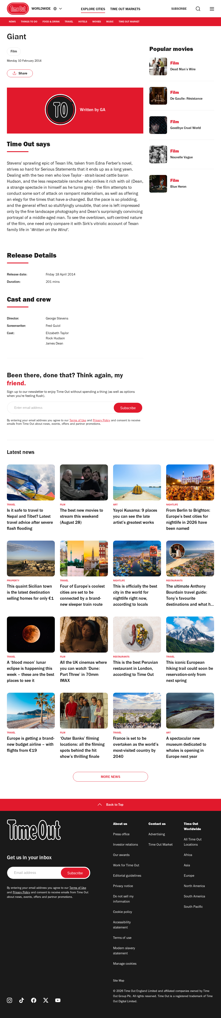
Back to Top (114, 805)
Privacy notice (123, 886)
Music (110, 22)
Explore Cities (93, 9)
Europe (189, 876)
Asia (187, 865)
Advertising (156, 834)
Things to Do (29, 22)
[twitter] (45, 1000)
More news (110, 777)
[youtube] (57, 1000)
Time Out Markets (125, 9)
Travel (69, 22)
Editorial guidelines (127, 876)
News (12, 22)
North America (194, 886)
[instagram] (9, 1000)
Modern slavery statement (124, 951)
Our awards (121, 855)
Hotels (82, 22)
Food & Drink (51, 22)
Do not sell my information (123, 899)
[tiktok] (21, 1000)
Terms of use (122, 938)
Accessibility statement (122, 925)
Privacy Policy (101, 420)
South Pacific (193, 907)
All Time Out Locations (193, 842)
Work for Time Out (126, 865)
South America (194, 896)
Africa (188, 855)
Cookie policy (122, 912)
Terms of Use (77, 420)
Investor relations (125, 845)
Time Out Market (129, 22)
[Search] (198, 8)
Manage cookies (124, 964)
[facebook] (33, 1000)
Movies (96, 22)
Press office (121, 834)
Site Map (118, 981)
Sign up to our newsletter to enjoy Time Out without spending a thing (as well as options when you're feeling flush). (71, 394)
